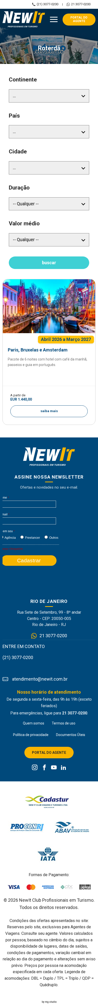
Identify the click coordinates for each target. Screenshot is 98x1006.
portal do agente (78, 19)
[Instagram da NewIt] (35, 768)
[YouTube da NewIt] (54, 768)
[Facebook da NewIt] (44, 768)
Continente (23, 79)
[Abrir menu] (54, 19)
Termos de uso (63, 723)
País (14, 116)
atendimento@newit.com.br (40, 679)
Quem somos (33, 723)
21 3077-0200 (80, 4)
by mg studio (49, 1001)
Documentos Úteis (70, 735)
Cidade (18, 151)
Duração (19, 188)
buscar (49, 262)
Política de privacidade (30, 735)
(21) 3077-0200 (47, 4)
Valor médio (24, 223)
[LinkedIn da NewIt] (63, 768)
